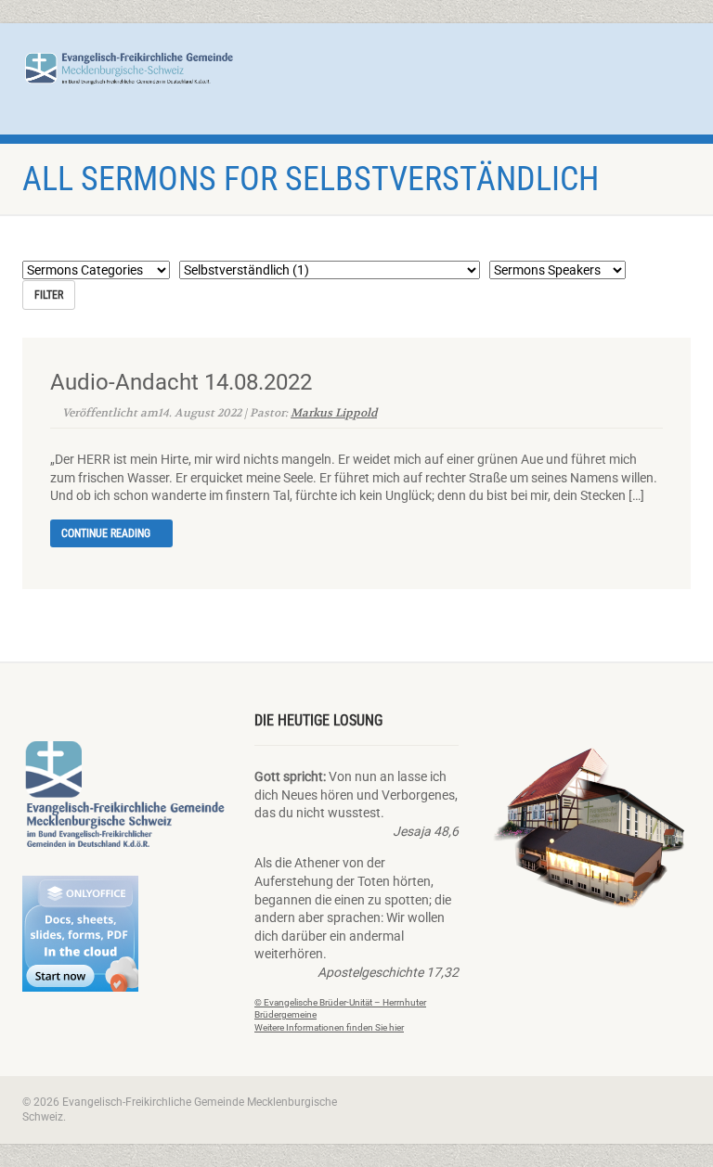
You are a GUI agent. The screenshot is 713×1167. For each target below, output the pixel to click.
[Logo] (129, 68)
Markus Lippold (334, 412)
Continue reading (107, 533)
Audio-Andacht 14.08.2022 (181, 382)
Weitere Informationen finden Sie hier (329, 1027)
